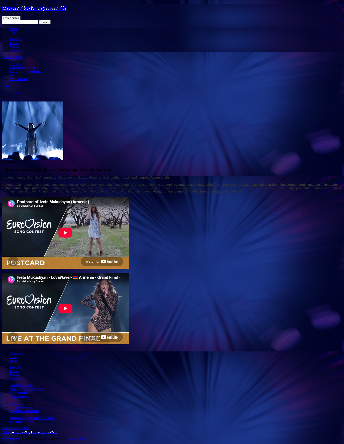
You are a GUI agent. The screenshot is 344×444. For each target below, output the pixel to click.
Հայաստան (19, 396)
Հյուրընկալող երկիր (26, 407)
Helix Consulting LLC (16, 428)
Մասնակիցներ (22, 75)
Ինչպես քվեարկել (24, 411)
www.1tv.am (77, 439)
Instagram (16, 50)
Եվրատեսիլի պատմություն (32, 418)
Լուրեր (15, 64)
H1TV (6, 86)
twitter (14, 357)
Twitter (14, 43)
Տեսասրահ (19, 79)
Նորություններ (22, 385)
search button (11, 18)
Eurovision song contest (34, 7)
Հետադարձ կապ (24, 422)
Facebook (16, 39)
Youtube (15, 46)
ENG (13, 32)
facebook (15, 353)
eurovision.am (10, 439)
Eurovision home (12, 57)
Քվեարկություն (22, 67)
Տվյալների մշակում (25, 71)
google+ (15, 360)
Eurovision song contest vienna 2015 (34, 432)
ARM (13, 29)
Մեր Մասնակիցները (27, 389)
